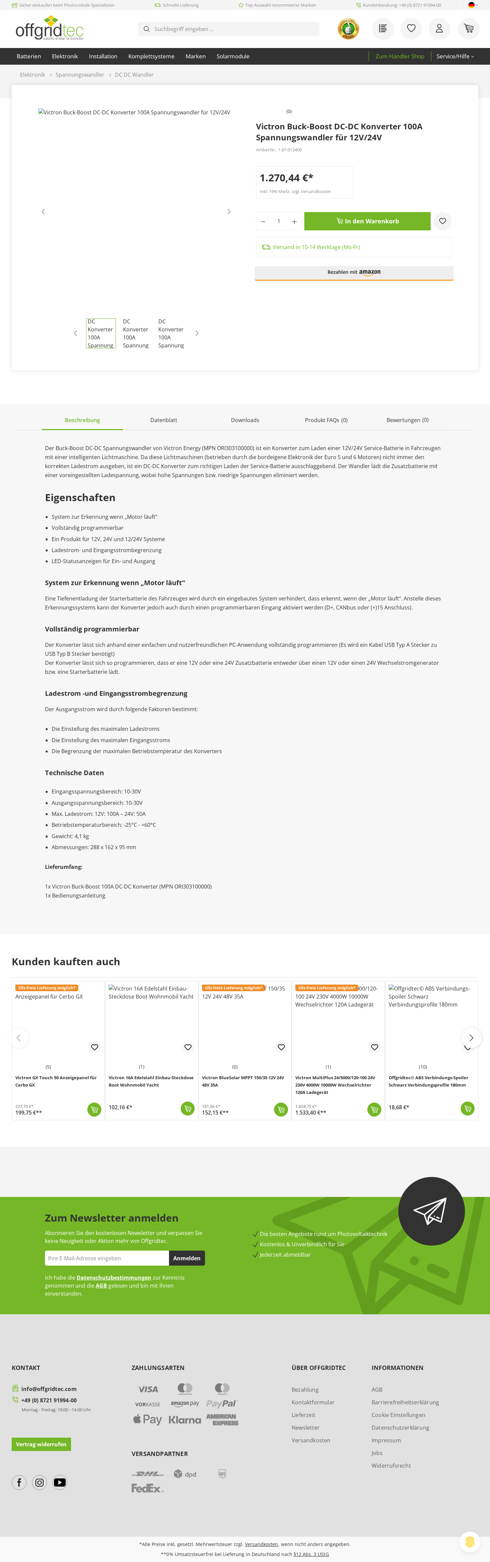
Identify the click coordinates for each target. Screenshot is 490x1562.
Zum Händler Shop (400, 56)
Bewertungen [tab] (408, 420)
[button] (354, 276)
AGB (101, 1285)
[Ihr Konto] (439, 29)
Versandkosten (311, 1440)
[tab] (82, 420)
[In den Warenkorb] (94, 1110)
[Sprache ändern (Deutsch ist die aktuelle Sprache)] (471, 5)
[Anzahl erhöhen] (294, 221)
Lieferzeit (303, 1415)
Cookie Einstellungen (398, 1415)
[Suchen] (146, 29)
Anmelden (187, 1258)
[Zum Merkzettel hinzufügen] (442, 221)
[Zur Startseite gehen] (49, 27)
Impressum (386, 1440)
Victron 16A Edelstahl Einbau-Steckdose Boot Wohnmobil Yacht (151, 1081)
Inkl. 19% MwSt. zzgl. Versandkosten (295, 191)
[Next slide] (472, 1038)
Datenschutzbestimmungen (114, 1277)
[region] (136, 228)
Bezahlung (305, 1389)
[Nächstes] (229, 213)
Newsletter (306, 1427)
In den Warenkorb (371, 221)
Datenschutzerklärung (400, 1427)
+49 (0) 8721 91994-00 (49, 1400)
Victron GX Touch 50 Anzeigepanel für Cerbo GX (56, 1081)
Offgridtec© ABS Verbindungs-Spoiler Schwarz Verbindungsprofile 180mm (428, 1081)
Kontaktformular (313, 1402)
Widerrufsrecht (391, 1465)
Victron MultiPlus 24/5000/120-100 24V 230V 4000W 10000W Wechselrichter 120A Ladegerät (335, 1085)
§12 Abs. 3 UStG (311, 1554)
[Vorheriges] (43, 213)
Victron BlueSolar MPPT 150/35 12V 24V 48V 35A (243, 1081)
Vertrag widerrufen (41, 1444)
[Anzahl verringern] (263, 221)
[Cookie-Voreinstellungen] (470, 1542)
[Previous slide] (18, 1038)
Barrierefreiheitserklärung (405, 1402)
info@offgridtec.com (49, 1389)
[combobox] (234, 29)
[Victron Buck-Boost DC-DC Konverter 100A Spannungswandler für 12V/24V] (136, 213)
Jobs (377, 1453)
